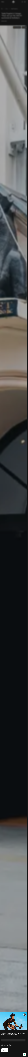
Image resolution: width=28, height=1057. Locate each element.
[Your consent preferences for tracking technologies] (24, 1054)
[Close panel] (25, 1015)
